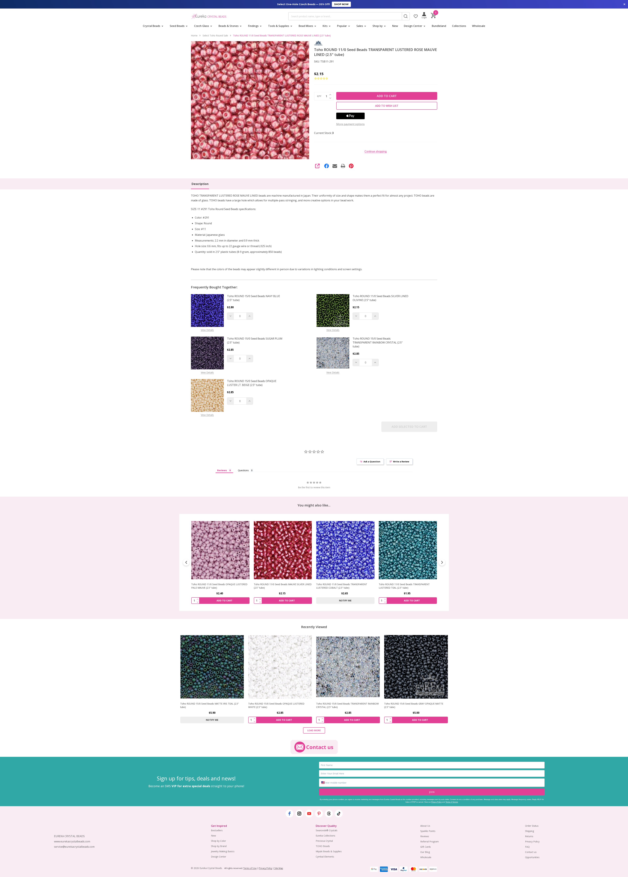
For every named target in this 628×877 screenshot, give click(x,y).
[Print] (343, 166)
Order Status (532, 825)
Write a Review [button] (401, 461)
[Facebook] (326, 166)
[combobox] (345, 16)
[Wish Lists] (416, 16)
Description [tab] (200, 184)
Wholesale (478, 26)
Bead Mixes (306, 26)
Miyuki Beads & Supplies (329, 851)
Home (194, 35)
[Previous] (186, 562)
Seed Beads (177, 26)
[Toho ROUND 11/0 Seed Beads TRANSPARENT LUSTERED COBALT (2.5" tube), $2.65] (283, 550)
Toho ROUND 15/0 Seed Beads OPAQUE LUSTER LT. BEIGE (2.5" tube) (251, 383)
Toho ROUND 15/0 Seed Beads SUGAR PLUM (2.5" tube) (254, 340)
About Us (425, 825)
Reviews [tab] (222, 470)
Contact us (531, 852)
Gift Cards (425, 846)
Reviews (424, 836)
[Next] (442, 562)
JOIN (431, 792)
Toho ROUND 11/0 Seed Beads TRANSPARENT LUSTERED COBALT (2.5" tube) (279, 586)
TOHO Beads (323, 846)
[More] (162, 26)
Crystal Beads (151, 26)
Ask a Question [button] (372, 461)
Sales (359, 26)
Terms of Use (250, 868)
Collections (459, 26)
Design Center (413, 26)
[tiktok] (339, 813)
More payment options (350, 124)
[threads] (329, 813)
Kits (325, 26)
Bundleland (439, 26)
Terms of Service (452, 802)
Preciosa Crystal (324, 840)
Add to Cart (387, 96)
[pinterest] (319, 813)
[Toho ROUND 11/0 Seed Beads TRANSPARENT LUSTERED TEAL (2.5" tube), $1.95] (345, 550)
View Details (207, 330)
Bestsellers (217, 830)
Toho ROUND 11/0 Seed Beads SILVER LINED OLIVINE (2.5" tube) (380, 298)
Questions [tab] (243, 470)
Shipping (529, 831)
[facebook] (289, 813)
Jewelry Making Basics (222, 851)
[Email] (334, 166)
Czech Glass (201, 26)
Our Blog (425, 852)
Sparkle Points (427, 831)
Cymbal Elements (325, 856)
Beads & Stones (229, 26)
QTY (319, 96)
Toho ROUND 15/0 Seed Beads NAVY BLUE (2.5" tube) (253, 298)
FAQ (527, 846)
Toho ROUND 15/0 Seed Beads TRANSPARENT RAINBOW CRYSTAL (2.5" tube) (378, 342)
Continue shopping (375, 151)
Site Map (278, 868)
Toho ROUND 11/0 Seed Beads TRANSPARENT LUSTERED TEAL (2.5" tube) (341, 586)
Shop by (378, 26)
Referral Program (429, 841)
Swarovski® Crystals (326, 830)
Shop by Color (218, 840)
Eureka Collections (325, 835)
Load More (314, 730)
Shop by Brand (219, 846)
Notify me (282, 600)
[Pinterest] (351, 166)
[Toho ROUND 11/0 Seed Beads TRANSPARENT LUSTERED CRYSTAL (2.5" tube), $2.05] (408, 550)
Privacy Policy (436, 802)
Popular (342, 26)
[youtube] (309, 813)
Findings (253, 26)
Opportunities (532, 857)
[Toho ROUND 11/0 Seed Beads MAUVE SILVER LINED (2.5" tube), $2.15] (220, 550)
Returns (529, 836)
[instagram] (299, 813)
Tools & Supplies (278, 26)
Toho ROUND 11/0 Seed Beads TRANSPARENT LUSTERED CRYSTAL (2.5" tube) (404, 586)
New (395, 26)
